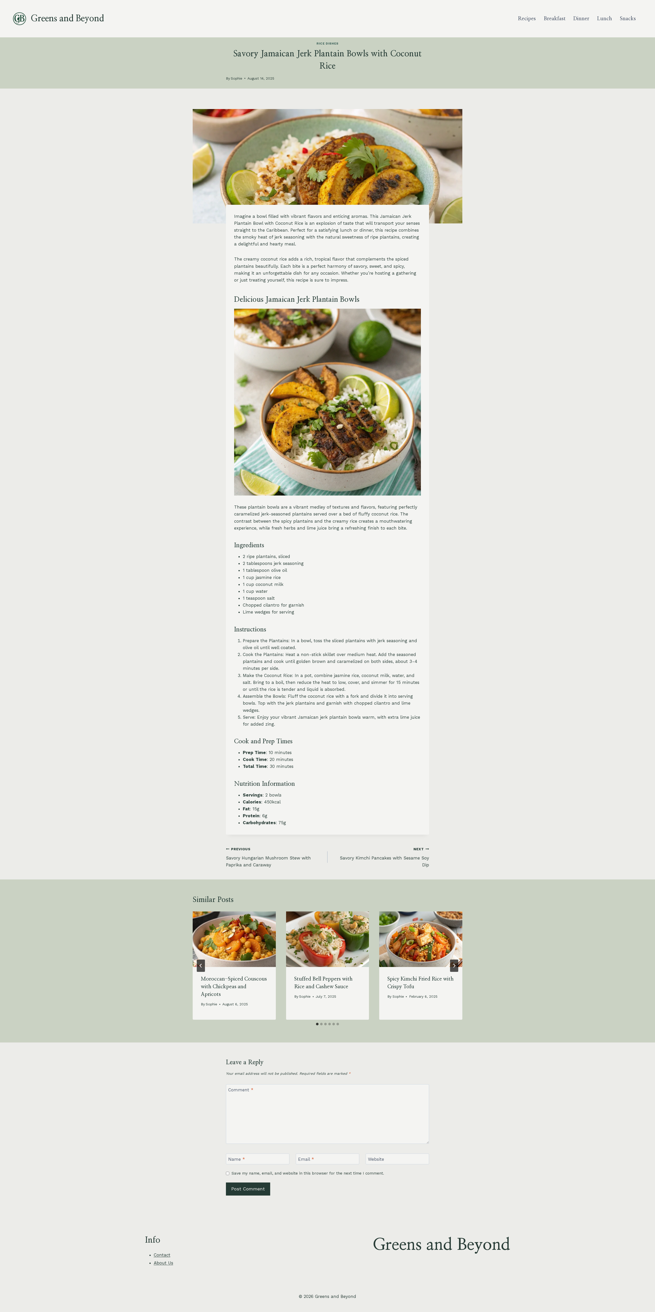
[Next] (454, 966)
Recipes (527, 18)
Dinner (581, 18)
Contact (162, 1254)
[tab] (317, 1024)
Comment (240, 1089)
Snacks (628, 18)
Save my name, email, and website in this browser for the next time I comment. (308, 1173)
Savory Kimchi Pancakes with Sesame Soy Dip (384, 857)
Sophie (236, 78)
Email (306, 1159)
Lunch (604, 18)
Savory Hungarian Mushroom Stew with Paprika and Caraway (268, 857)
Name (236, 1159)
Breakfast (555, 18)
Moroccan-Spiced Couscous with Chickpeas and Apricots (234, 986)
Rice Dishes (327, 43)
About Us (163, 1262)
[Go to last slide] (201, 966)
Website (376, 1159)
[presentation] (234, 939)
